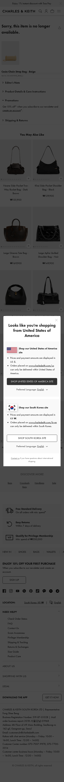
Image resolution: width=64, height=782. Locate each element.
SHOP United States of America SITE (32, 381)
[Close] (56, 320)
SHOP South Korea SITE (32, 438)
